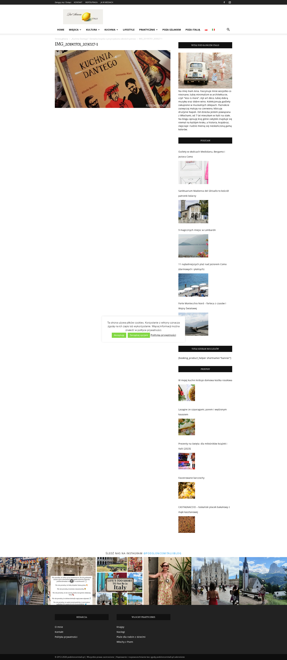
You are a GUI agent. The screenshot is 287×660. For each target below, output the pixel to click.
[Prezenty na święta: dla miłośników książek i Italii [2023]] (186, 462)
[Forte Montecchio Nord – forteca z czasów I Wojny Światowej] (193, 324)
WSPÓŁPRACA (91, 2)
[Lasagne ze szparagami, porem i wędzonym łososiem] (186, 428)
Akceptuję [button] (119, 335)
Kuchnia (109, 29)
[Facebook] (224, 2)
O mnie (59, 626)
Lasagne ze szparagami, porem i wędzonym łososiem (202, 412)
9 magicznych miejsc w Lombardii (197, 230)
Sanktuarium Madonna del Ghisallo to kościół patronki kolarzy (203, 193)
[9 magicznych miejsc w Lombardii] (193, 245)
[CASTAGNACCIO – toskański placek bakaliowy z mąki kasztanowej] (186, 525)
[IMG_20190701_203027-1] (112, 107)
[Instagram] (229, 2)
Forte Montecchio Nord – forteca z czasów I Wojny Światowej (202, 306)
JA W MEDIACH (107, 2)
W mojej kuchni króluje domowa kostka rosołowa (205, 380)
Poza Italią (193, 29)
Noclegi (121, 631)
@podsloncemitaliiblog (163, 553)
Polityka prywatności (66, 636)
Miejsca (74, 29)
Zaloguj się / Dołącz (63, 2)
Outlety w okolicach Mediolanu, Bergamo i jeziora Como (201, 154)
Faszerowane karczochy (191, 477)
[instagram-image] (24, 581)
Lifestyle (129, 29)
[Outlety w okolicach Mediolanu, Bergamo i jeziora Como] (193, 172)
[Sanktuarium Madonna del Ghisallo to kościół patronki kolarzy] (193, 211)
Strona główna (61, 38)
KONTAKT (78, 2)
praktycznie (147, 29)
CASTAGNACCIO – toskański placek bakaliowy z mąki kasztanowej (204, 509)
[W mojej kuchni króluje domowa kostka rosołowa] (186, 393)
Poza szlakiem (171, 29)
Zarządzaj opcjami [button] (139, 335)
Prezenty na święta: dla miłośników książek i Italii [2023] (202, 446)
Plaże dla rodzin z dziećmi (131, 636)
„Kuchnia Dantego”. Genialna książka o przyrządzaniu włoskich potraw (103, 38)
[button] (228, 30)
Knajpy (120, 626)
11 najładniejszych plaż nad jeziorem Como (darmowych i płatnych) (202, 267)
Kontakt (59, 631)
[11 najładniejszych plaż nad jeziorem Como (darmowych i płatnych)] (193, 285)
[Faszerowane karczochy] (186, 491)
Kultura (91, 29)
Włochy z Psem (125, 641)
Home (60, 29)
